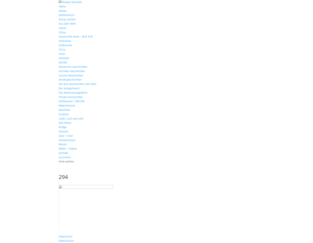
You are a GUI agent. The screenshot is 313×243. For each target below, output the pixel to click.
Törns (62, 49)
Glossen (63, 131)
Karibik (63, 62)
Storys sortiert (67, 19)
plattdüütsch (66, 15)
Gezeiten (64, 58)
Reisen (63, 144)
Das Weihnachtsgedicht (73, 92)
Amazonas (65, 41)
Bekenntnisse (67, 105)
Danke (62, 10)
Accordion (65, 157)
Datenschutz (66, 240)
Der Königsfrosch (69, 88)
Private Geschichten (71, 97)
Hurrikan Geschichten (72, 71)
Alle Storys (65, 122)
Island (62, 28)
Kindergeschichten (70, 79)
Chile (62, 54)
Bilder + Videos (68, 148)
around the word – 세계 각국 (76, 36)
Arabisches (65, 45)
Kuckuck (64, 114)
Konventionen (67, 140)
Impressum (65, 236)
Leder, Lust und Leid (71, 118)
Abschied (64, 110)
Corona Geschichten (71, 75)
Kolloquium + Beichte (72, 101)
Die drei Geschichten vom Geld (77, 84)
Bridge (63, 127)
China (62, 32)
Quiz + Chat (66, 135)
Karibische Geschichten (73, 66)
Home (62, 6)
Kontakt (63, 153)
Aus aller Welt (67, 23)
